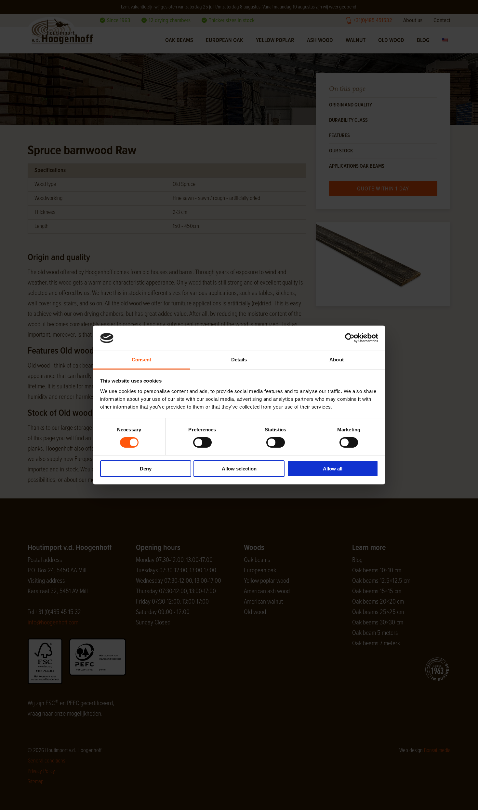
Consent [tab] (141, 359)
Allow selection (239, 468)
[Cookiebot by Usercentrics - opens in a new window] (349, 338)
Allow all (332, 468)
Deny (146, 468)
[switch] (202, 442)
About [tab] (336, 359)
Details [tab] (239, 359)
